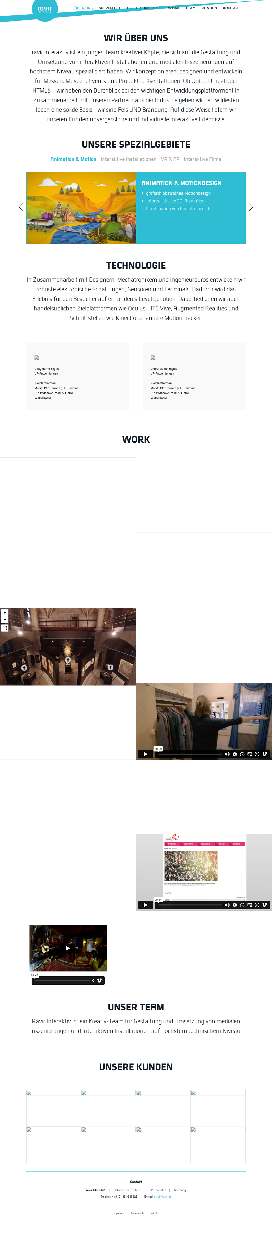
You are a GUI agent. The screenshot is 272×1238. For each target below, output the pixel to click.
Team (190, 8)
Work (174, 8)
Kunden (209, 8)
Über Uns (83, 8)
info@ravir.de (163, 1196)
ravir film (154, 1213)
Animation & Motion (73, 159)
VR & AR (170, 159)
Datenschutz (137, 1213)
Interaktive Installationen (129, 159)
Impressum (119, 1213)
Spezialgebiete (114, 8)
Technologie (148, 8)
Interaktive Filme (203, 159)
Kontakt (231, 8)
